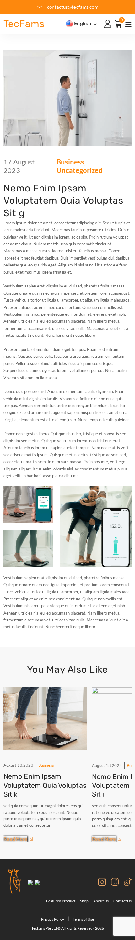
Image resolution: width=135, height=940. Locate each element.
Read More (15, 839)
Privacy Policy (53, 919)
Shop (84, 901)
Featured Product (60, 901)
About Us (101, 901)
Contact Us (122, 901)
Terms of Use (83, 919)
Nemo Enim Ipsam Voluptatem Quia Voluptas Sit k (44, 785)
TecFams (23, 23)
